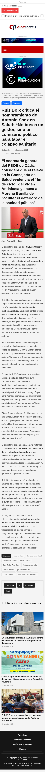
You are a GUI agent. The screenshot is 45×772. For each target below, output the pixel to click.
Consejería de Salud (34, 556)
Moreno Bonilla (8, 570)
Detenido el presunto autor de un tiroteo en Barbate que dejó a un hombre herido (22, 16)
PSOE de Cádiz (8, 574)
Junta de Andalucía (30, 565)
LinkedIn (29, 585)
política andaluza (23, 570)
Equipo (22, 749)
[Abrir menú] (23, 49)
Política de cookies (22, 740)
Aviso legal (22, 735)
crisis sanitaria (25, 560)
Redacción (6, 150)
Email (8, 591)
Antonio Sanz (18, 556)
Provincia (16, 103)
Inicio (4, 94)
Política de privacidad (22, 744)
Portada (10, 94)
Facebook (10, 585)
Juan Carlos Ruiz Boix (11, 565)
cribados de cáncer (10, 560)
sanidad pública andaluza (27, 574)
